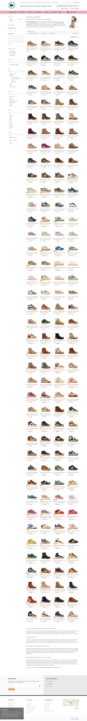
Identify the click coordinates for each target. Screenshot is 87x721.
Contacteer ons (47, 703)
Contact (72, 2)
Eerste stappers (13, 12)
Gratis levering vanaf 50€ (26, 2)
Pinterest (49, 686)
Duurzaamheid (11, 703)
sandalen (52, 665)
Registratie (28, 704)
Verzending (46, 704)
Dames (46, 12)
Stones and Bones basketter (73, 165)
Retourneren (47, 708)
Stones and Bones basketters (32, 48)
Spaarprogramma (47, 2)
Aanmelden (29, 703)
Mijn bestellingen (30, 710)
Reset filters (75, 33)
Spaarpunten (11, 706)
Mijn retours (29, 712)
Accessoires (38, 12)
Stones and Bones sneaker (32, 238)
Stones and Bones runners (46, 77)
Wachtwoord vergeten (31, 706)
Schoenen (21, 12)
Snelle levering (56, 2)
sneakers (42, 665)
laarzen (46, 665)
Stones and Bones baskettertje (46, 91)
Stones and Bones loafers (59, 296)
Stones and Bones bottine (32, 121)
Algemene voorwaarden (74, 718)
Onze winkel (67, 2)
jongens (59, 659)
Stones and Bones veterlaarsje (59, 106)
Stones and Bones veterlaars (59, 340)
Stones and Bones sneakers (32, 179)
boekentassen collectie (44, 667)
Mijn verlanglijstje (30, 708)
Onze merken (11, 704)
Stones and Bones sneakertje (73, 209)
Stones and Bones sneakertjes (73, 238)
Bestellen (46, 706)
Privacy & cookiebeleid (75, 719)
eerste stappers (61, 661)
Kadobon (54, 12)
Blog (60, 12)
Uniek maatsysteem (37, 2)
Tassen (30, 12)
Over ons (62, 2)
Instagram (49, 683)
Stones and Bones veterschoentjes (32, 326)
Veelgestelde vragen (49, 710)
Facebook (50, 681)
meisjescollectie (67, 659)
